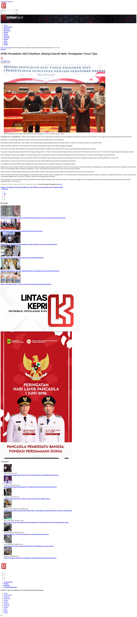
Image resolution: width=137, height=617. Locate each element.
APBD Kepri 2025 (28, 187)
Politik (6, 34)
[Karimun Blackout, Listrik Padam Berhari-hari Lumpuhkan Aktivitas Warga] (8, 531)
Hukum (6, 32)
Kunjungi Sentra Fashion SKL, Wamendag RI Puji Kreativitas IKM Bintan (22, 258)
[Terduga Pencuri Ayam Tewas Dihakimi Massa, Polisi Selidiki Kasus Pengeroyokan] (8, 542)
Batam (6, 43)
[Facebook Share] (4, 192)
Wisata (6, 39)
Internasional (8, 27)
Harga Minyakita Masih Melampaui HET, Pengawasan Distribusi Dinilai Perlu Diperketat (30, 487)
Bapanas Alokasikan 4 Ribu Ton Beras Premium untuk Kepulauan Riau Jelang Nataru (26, 284)
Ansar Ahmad (18, 187)
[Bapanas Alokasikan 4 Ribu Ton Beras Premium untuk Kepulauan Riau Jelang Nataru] (10, 282)
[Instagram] (4, 574)
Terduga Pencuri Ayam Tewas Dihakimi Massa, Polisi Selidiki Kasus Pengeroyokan (28, 546)
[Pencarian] (1, 12)
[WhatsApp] (4, 577)
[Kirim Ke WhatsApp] (4, 199)
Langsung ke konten (7, 1)
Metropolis (7, 30)
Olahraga (6, 37)
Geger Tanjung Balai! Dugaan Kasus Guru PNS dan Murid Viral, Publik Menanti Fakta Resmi (31, 475)
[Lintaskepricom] (14, 8)
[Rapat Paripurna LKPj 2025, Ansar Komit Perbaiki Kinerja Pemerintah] (10, 229)
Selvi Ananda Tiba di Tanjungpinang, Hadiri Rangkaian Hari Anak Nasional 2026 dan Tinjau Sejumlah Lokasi (36, 522)
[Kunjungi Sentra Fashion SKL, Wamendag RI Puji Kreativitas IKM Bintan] (10, 256)
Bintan (6, 44)
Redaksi (6, 584)
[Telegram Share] (4, 198)
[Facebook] (4, 572)
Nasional (6, 29)
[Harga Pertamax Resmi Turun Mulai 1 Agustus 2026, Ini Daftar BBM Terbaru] (8, 495)
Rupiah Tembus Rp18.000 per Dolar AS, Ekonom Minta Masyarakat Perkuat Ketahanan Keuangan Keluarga (33, 218)
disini (60, 184)
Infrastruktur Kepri (46, 187)
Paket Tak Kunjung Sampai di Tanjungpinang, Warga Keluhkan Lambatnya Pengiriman (30, 558)
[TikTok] (4, 579)
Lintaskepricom (5, 61)
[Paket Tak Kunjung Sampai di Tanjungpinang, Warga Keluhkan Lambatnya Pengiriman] (8, 554)
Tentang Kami (8, 582)
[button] (17, 10)
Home (5, 25)
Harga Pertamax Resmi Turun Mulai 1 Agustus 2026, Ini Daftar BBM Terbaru (27, 499)
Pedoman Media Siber (10, 587)
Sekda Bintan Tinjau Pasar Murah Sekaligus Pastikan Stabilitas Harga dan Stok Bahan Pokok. (29, 244)
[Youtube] (4, 575)
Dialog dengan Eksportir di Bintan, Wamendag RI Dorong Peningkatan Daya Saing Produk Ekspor (30, 271)
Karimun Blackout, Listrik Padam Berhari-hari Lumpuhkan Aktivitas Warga (26, 534)
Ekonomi (6, 36)
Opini (5, 41)
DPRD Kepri (36, 187)
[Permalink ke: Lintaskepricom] (2, 59)
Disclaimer (7, 585)
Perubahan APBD (57, 187)
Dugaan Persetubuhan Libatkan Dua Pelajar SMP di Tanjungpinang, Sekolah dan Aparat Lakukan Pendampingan (38, 510)
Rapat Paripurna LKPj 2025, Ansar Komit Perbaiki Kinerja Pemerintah (21, 231)
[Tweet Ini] (5, 194)
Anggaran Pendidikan (7, 187)
